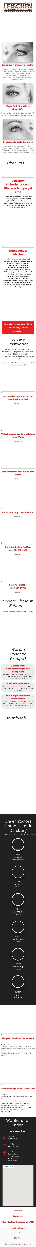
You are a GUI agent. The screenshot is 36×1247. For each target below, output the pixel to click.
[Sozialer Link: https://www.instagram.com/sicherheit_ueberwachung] (19, 1232)
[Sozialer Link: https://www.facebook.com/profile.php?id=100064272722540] (16, 1232)
